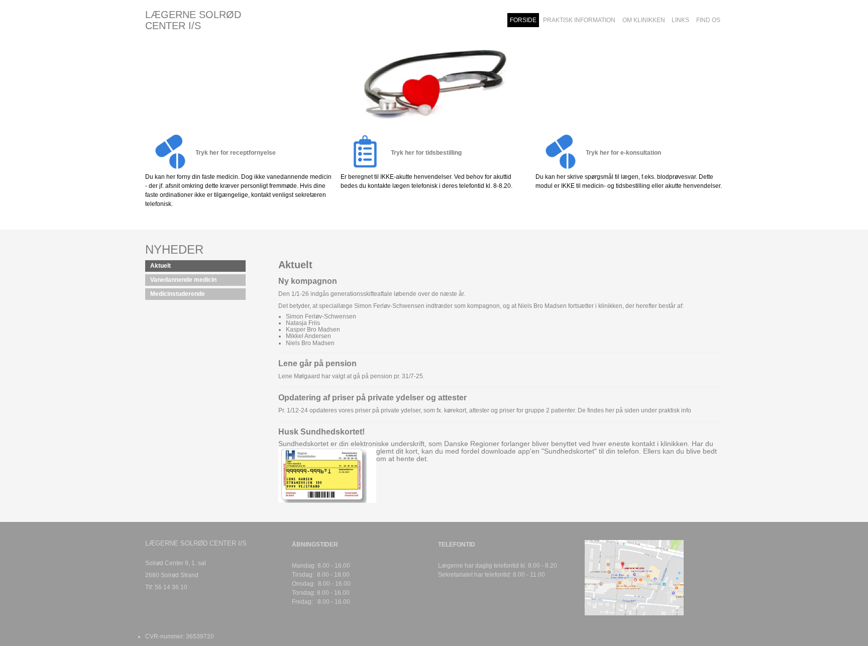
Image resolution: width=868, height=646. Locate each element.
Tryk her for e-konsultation (623, 152)
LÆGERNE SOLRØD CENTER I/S (193, 20)
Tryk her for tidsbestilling (426, 152)
